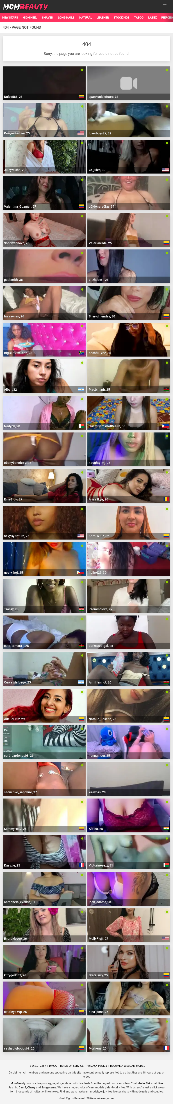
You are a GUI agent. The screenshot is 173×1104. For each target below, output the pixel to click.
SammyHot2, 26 (15, 829)
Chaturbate (138, 1083)
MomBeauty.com (21, 1083)
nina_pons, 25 (98, 1012)
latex (152, 17)
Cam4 (22, 1087)
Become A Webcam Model (127, 1065)
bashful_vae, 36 (100, 353)
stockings (122, 17)
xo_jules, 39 (97, 170)
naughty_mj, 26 (99, 463)
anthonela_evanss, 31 (19, 902)
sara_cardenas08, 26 (19, 755)
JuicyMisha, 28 (14, 170)
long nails (66, 17)
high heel (30, 17)
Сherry (31, 1087)
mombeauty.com (103, 1098)
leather (103, 17)
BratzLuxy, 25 (98, 975)
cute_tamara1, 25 (16, 646)
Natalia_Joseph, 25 (102, 719)
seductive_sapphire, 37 (20, 792)
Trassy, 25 (11, 609)
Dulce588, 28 (13, 97)
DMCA (53, 1065)
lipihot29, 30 (98, 572)
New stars (10, 17)
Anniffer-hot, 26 (100, 682)
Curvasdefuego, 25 (17, 682)
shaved (47, 17)
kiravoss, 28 (97, 792)
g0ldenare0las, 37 (101, 206)
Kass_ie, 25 (12, 865)
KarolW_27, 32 (99, 536)
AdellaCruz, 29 (14, 719)
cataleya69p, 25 (15, 1012)
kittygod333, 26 (15, 975)
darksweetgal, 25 (101, 646)
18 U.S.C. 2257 (37, 1065)
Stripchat (151, 1083)
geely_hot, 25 (13, 572)
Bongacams (48, 1087)
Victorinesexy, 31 (101, 865)
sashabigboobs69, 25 (19, 1048)
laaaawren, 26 (14, 316)
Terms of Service (72, 1065)
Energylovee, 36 (15, 938)
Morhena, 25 (98, 1048)
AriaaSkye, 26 (98, 499)
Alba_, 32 (10, 389)
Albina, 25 (96, 829)
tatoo (138, 17)
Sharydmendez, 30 (102, 316)
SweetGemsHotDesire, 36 (107, 426)
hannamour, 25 (99, 755)
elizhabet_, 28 (99, 280)
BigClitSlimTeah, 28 (18, 353)
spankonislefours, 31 (103, 97)
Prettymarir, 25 (99, 389)
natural (85, 17)
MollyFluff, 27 (98, 938)
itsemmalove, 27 (100, 609)
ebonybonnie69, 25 (17, 463)
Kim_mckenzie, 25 (17, 133)
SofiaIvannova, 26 (16, 243)
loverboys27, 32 (100, 133)
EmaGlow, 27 (13, 499)
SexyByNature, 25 (16, 536)
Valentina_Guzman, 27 (20, 206)
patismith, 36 (13, 280)
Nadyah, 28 (12, 426)
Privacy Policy (96, 1065)
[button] (165, 6)
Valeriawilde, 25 (100, 243)
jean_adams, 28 (100, 902)
